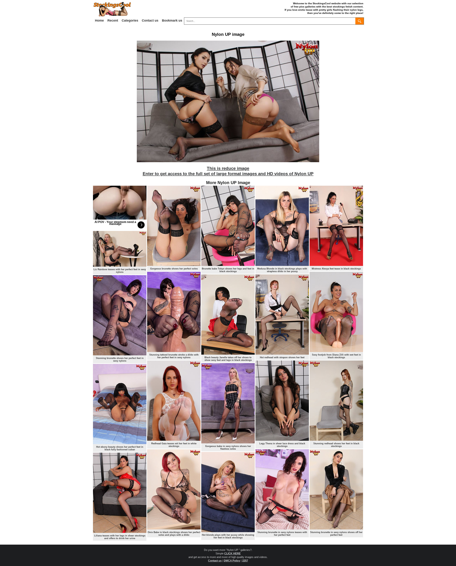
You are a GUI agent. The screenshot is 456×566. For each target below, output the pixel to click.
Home (99, 20)
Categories (130, 20)
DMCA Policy (232, 560)
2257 (245, 560)
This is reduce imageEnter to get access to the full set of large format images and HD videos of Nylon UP (228, 171)
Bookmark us (172, 20)
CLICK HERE (232, 553)
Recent (112, 20)
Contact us (150, 20)
